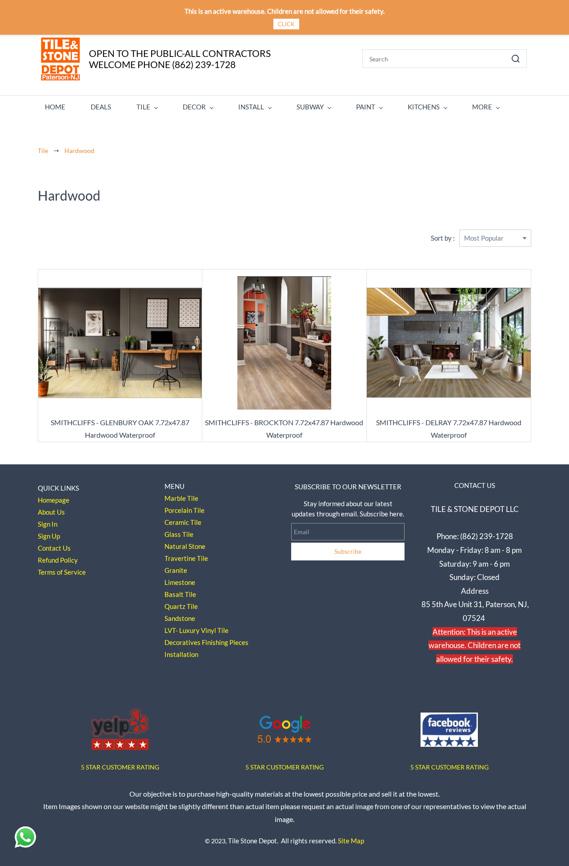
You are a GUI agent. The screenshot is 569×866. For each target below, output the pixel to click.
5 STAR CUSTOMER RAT (114, 767)
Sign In (47, 524)
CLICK (286, 24)
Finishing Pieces (225, 642)
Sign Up (49, 536)
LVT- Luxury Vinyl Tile (196, 630)
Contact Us (54, 548)
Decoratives (182, 642)
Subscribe (347, 551)
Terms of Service (62, 572)
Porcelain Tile (184, 510)
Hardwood (79, 150)
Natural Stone (184, 546)
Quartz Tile (181, 606)
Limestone (179, 582)
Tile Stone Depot (252, 841)
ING (153, 767)
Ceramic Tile (182, 522)
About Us (51, 512)
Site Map (351, 841)
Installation (181, 654)
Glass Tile (178, 534)
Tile (43, 150)
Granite (175, 570)
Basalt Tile (180, 594)
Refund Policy (58, 560)
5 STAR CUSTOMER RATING (284, 767)
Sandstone (179, 618)
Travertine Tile (186, 558)
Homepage (53, 500)
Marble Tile (181, 498)
